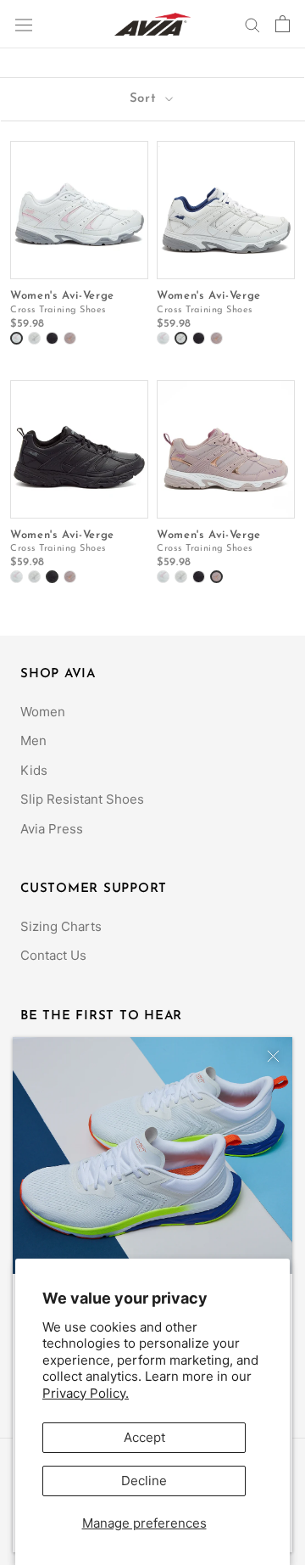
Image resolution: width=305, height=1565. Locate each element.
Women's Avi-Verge (62, 295)
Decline (144, 1480)
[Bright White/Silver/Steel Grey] (16, 338)
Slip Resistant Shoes (82, 799)
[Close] (273, 1056)
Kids (33, 770)
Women (42, 712)
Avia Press (51, 829)
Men (33, 740)
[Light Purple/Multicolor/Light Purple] (70, 338)
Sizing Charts (61, 926)
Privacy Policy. (85, 1393)
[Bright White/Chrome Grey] (34, 338)
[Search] (252, 24)
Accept (144, 1437)
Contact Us (53, 955)
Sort (146, 99)
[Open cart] (282, 23)
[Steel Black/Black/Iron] (52, 338)
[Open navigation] (23, 24)
